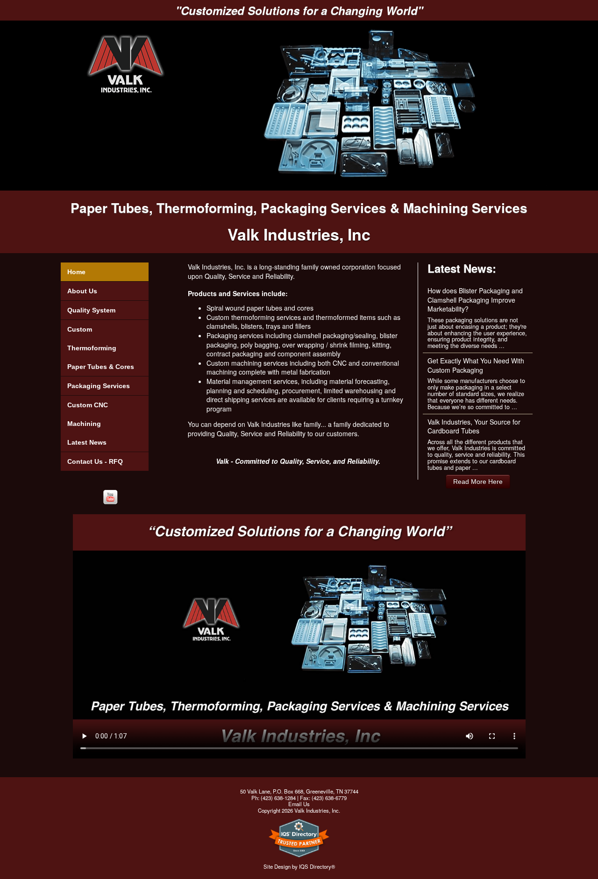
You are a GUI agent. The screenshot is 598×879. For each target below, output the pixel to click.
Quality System (91, 310)
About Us (82, 291)
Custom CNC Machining (87, 414)
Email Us (299, 804)
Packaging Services (98, 386)
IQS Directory (315, 866)
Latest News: (461, 268)
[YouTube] (110, 497)
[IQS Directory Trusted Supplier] (299, 841)
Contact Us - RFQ (95, 461)
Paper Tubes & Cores (100, 366)
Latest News (87, 442)
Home (76, 272)
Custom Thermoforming (91, 339)
